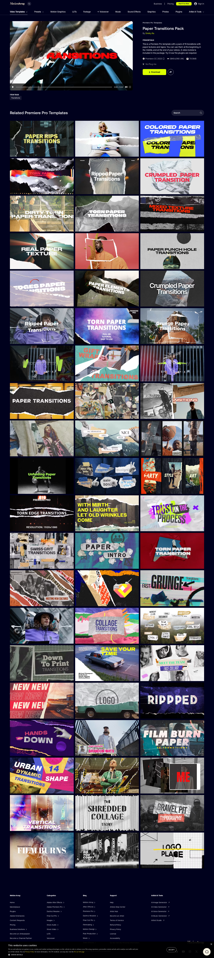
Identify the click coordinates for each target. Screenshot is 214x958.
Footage (87, 12)
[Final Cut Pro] (94, 920)
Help (112, 902)
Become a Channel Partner (21, 938)
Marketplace (15, 907)
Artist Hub (114, 911)
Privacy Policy (115, 929)
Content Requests (17, 920)
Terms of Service (117, 920)
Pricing (12, 925)
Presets (37, 12)
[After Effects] (94, 906)
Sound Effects (134, 12)
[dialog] (107, 950)
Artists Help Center (117, 907)
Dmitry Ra (150, 33)
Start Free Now (184, 4)
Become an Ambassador (20, 934)
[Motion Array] (94, 902)
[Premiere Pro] (94, 911)
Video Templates (17, 12)
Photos (165, 12)
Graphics (151, 12)
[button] (73, 954)
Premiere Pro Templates (152, 23)
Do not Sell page (79, 952)
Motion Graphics (58, 12)
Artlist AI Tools (195, 12)
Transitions (15, 98)
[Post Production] (97, 933)
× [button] (211, 944)
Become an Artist (117, 916)
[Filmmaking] (93, 924)
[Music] (89, 938)
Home (12, 902)
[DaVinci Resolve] (97, 915)
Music (118, 12)
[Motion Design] (96, 929)
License (113, 934)
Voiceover (104, 12)
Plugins (179, 12)
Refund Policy (115, 925)
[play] (13, 86)
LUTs (74, 12)
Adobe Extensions (17, 916)
